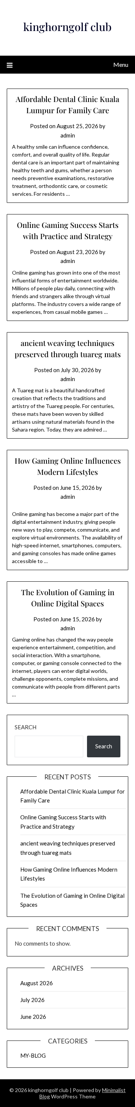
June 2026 (33, 1016)
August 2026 (36, 983)
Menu (120, 64)
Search (25, 727)
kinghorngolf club (67, 26)
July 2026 (32, 999)
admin (67, 135)
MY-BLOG (33, 1055)
